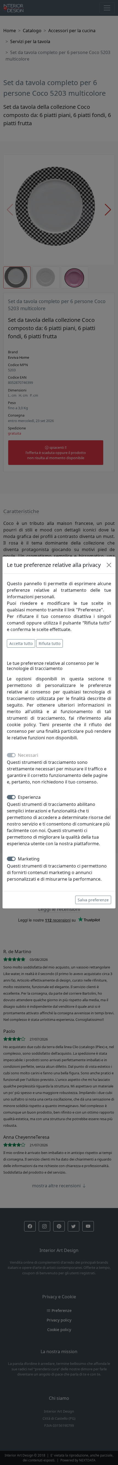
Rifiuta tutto (49, 643)
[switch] (11, 797)
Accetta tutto (21, 643)
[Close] (109, 565)
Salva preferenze (93, 899)
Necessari (28, 755)
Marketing (29, 859)
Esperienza (29, 797)
